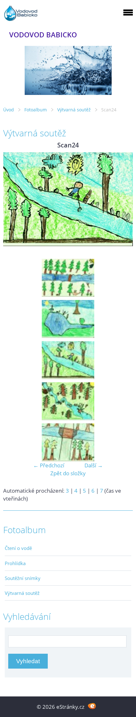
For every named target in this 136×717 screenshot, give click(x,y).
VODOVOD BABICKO (43, 35)
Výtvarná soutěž (74, 110)
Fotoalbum (35, 110)
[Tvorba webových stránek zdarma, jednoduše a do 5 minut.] (92, 706)
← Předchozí (48, 465)
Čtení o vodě (18, 548)
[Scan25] (68, 401)
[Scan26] (68, 442)
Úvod (8, 110)
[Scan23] (68, 319)
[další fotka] (122, 199)
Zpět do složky (68, 473)
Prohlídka (15, 563)
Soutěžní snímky (22, 578)
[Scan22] (68, 278)
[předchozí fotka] (13, 199)
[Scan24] (68, 360)
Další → (93, 465)
